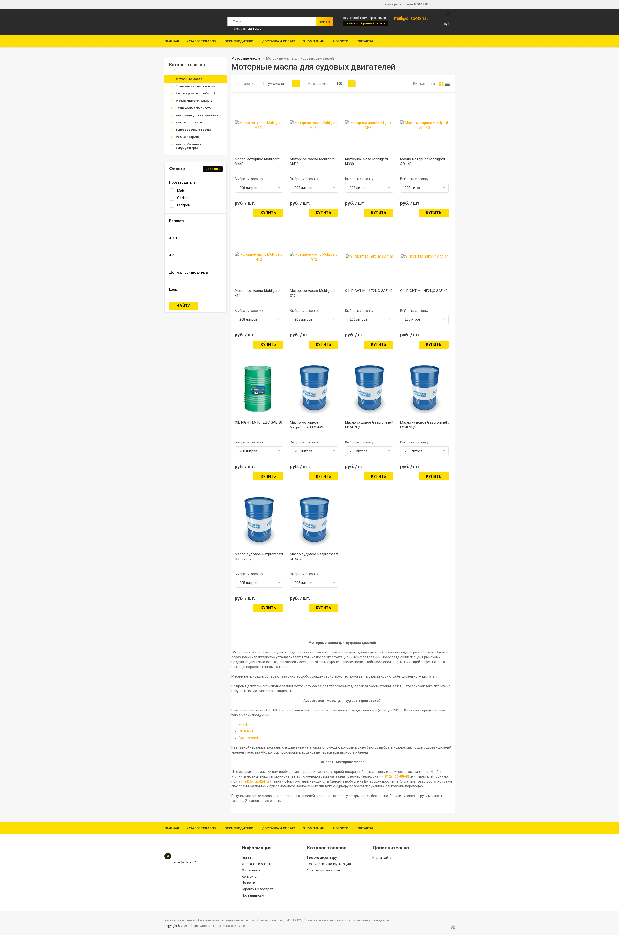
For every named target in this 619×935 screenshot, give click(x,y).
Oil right (183, 198)
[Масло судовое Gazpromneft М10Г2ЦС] (259, 543)
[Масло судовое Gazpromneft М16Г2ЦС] (369, 411)
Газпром (184, 205)
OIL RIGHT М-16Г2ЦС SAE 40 (368, 291)
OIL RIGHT (246, 731)
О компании (313, 41)
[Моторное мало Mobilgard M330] (369, 128)
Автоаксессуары (189, 122)
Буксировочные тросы (193, 129)
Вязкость (177, 221)
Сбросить (212, 169)
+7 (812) (394, 776)
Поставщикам (253, 895)
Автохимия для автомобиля (197, 115)
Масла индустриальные (194, 100)
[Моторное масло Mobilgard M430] (314, 128)
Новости (340, 41)
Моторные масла (189, 79)
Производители (238, 41)
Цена (173, 289)
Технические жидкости (193, 108)
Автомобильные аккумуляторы (188, 146)
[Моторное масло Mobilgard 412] (259, 259)
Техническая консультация (329, 864)
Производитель (182, 182)
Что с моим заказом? (323, 870)
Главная (171, 41)
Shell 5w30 (254, 28)
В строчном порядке (447, 84)
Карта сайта (382, 858)
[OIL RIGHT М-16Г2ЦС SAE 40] (369, 257)
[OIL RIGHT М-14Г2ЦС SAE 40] (424, 257)
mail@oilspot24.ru (411, 18)
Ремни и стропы (188, 137)
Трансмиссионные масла (195, 86)
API (172, 255)
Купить (268, 212)
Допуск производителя (188, 272)
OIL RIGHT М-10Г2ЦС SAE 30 (258, 422)
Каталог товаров (201, 41)
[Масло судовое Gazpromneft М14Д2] (314, 543)
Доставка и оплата (278, 41)
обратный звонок (365, 23)
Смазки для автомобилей (195, 93)
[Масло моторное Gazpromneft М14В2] (314, 411)
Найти (184, 306)
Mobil (181, 191)
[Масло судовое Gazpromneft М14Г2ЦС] (424, 411)
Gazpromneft (249, 738)
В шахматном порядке (441, 84)
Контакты (364, 41)
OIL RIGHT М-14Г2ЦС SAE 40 (424, 291)
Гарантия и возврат (257, 889)
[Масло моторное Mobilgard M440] (259, 128)
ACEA (173, 238)
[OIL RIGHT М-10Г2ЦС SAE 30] (259, 410)
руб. (446, 19)
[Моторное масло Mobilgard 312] (314, 259)
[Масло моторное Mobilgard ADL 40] (424, 128)
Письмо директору (322, 858)
